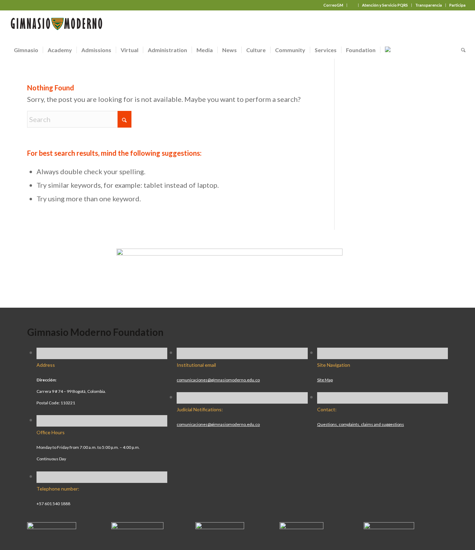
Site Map (325, 379)
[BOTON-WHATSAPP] (389, 526)
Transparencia (428, 5)
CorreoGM (333, 5)
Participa (457, 5)
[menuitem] (333, 5)
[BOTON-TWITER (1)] (301, 526)
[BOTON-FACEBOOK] (51, 526)
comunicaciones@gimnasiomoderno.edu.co (218, 379)
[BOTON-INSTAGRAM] (137, 526)
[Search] (461, 50)
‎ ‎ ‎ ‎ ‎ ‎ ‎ (353, 5)
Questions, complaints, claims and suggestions (360, 424)
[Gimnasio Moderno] (56, 25)
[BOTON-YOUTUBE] (219, 526)
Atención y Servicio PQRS (385, 5)
